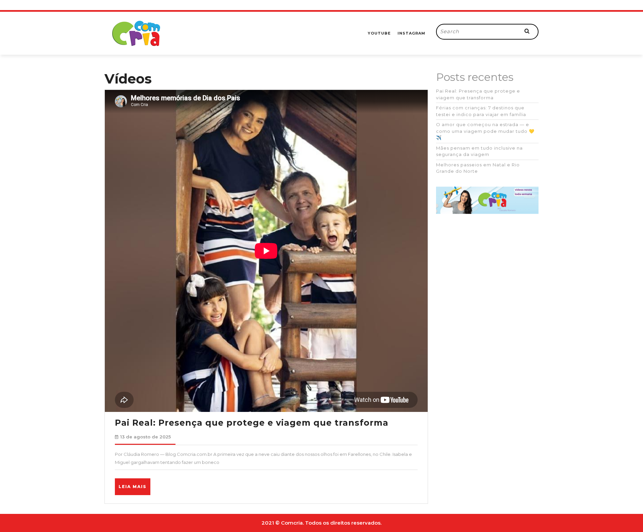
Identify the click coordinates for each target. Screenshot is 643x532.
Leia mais (134, 489)
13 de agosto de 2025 (145, 436)
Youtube (379, 33)
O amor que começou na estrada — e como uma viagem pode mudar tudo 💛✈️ (485, 131)
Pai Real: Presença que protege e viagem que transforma (251, 423)
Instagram (411, 33)
